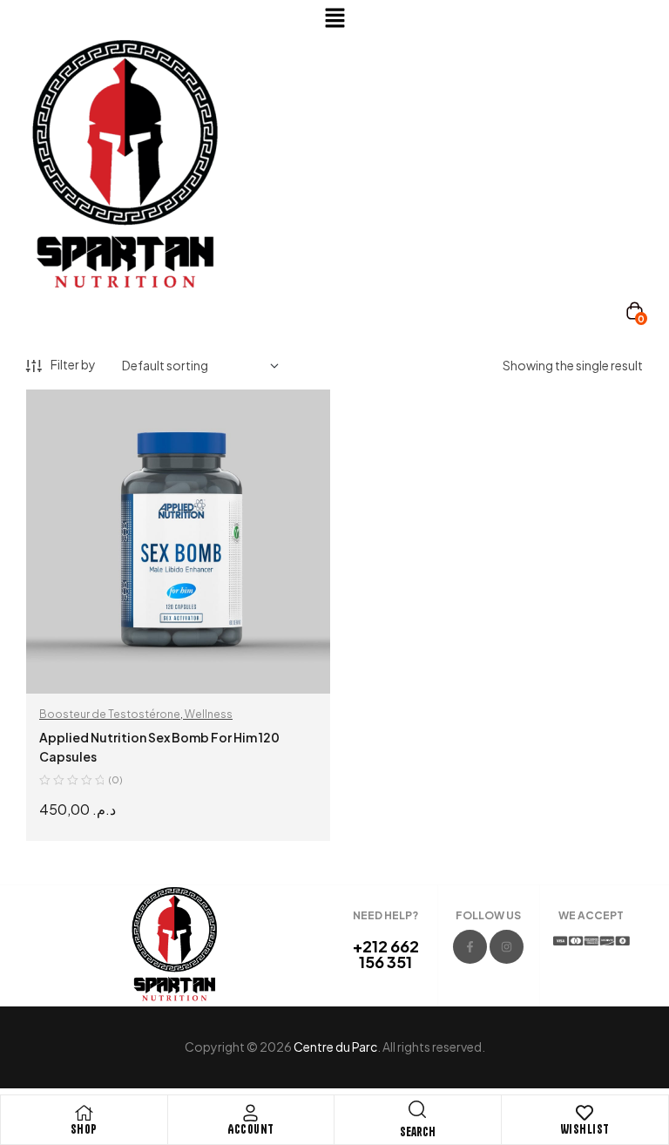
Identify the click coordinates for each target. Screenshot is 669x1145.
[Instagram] (507, 947)
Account (250, 1129)
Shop (84, 1129)
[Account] (251, 1112)
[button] (334, 18)
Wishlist (585, 1129)
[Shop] (83, 1112)
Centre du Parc (335, 1046)
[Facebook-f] (470, 947)
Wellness (209, 714)
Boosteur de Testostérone (109, 714)
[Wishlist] (584, 1112)
